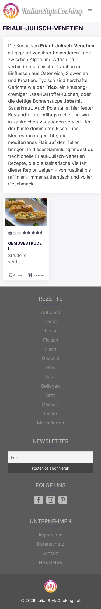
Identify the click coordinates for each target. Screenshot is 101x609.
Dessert (50, 404)
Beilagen (50, 386)
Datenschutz (50, 544)
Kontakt (50, 553)
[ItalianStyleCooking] (43, 11)
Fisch (50, 349)
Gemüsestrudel (25, 246)
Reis (50, 367)
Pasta (50, 321)
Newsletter (50, 562)
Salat (50, 376)
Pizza (50, 330)
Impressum (50, 535)
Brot (50, 395)
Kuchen (50, 413)
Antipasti (50, 312)
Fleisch (50, 340)
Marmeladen (50, 422)
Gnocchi (50, 358)
